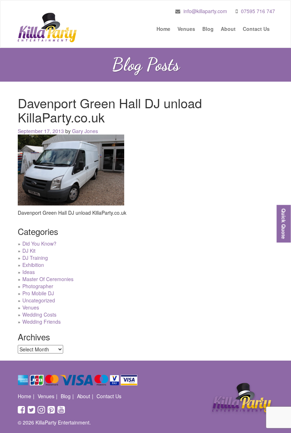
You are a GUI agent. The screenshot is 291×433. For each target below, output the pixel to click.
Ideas (28, 271)
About (228, 28)
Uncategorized (38, 300)
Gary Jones (85, 131)
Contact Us (256, 28)
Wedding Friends (41, 321)
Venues (186, 28)
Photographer (37, 286)
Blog (208, 28)
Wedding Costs (39, 314)
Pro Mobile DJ (38, 293)
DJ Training (35, 257)
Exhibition (33, 264)
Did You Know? (39, 243)
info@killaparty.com (205, 11)
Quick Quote (283, 223)
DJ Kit (28, 250)
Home (163, 28)
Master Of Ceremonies (47, 279)
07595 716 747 (258, 11)
